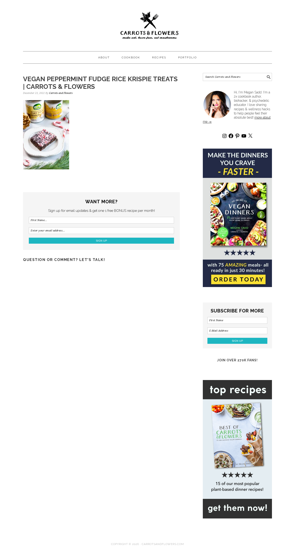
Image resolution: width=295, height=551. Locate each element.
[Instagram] (224, 136)
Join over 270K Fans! (237, 360)
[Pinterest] (237, 136)
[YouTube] (244, 136)
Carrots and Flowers (147, 23)
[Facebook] (231, 136)
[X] (250, 136)
